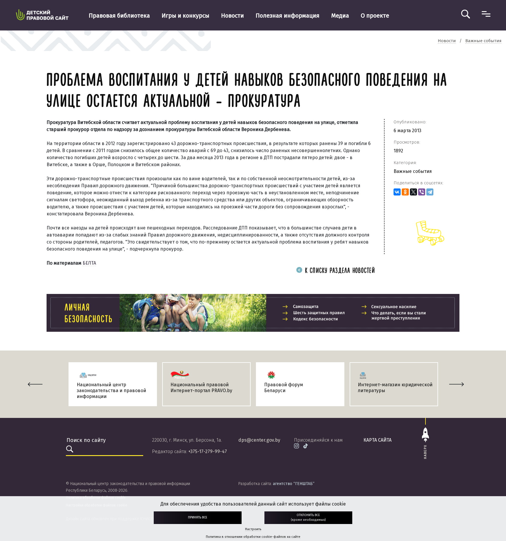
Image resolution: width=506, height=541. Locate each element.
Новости (232, 15)
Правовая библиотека (119, 15)
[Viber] (421, 191)
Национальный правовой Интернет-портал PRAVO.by (201, 387)
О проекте (375, 15)
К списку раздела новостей (339, 271)
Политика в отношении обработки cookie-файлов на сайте (253, 537)
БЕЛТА (89, 263)
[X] (413, 191)
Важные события (413, 171)
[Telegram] (429, 191)
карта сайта (377, 440)
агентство (293, 483)
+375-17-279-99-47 (207, 451)
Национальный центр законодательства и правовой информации (111, 390)
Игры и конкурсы (185, 15)
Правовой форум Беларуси (283, 387)
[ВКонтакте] (397, 191)
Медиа (340, 15)
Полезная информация (287, 15)
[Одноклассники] (405, 191)
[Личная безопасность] (253, 313)
